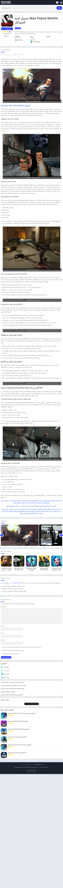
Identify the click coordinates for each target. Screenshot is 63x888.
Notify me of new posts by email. (11, 654)
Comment (4, 606)
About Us (46, 767)
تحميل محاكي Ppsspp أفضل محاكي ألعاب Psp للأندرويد (13, 685)
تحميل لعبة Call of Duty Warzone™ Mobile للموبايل (12, 688)
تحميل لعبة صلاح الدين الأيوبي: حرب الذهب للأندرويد (12, 682)
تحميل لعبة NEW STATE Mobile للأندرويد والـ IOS (12, 695)
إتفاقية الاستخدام (27, 767)
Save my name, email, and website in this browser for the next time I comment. (22, 647)
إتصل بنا (41, 767)
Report (7, 36)
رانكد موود (9, 506)
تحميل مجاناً (8, 28)
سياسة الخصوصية (18, 767)
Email (2, 633)
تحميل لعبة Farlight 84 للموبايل (8, 691)
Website (3, 640)
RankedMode (16, 583)
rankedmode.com (38, 764)
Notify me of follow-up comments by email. (13, 650)
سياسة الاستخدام (35, 767)
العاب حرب (21, 15)
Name (3, 626)
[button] (59, 8)
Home (16, 15)
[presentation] (2, 535)
